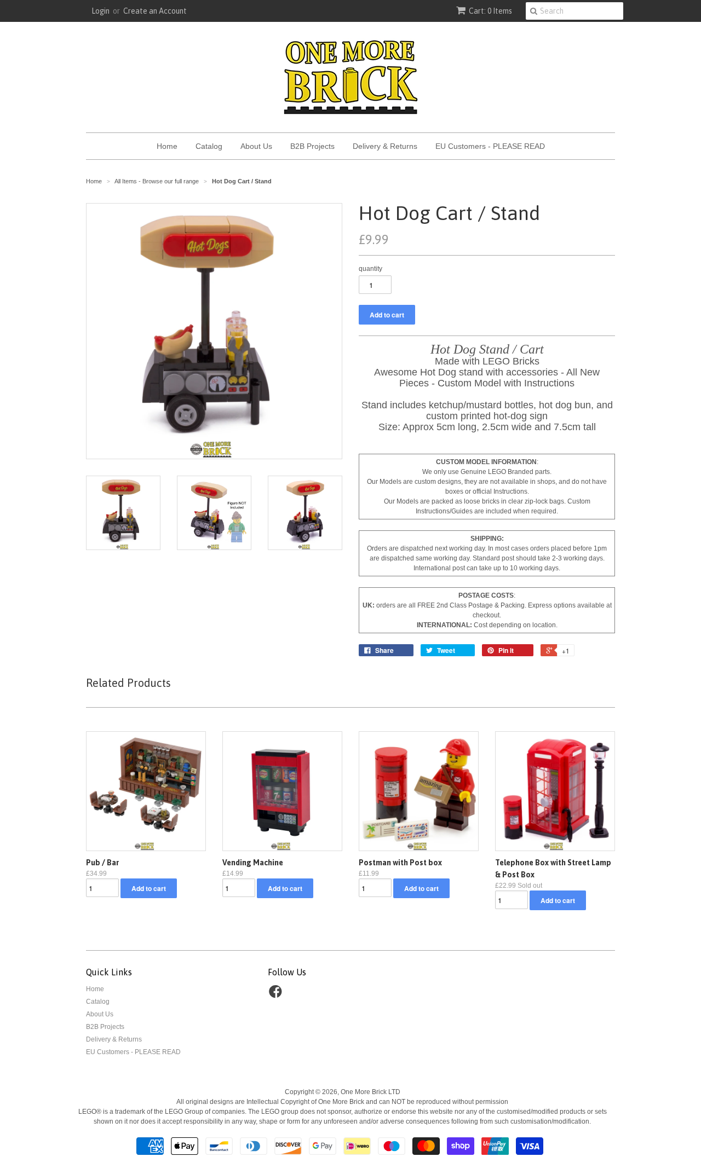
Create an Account (155, 11)
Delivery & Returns (385, 146)
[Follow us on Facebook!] (277, 995)
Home (167, 146)
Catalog (209, 146)
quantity (370, 269)
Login (100, 11)
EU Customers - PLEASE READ (490, 146)
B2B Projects (312, 146)
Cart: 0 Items (490, 11)
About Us (256, 146)
